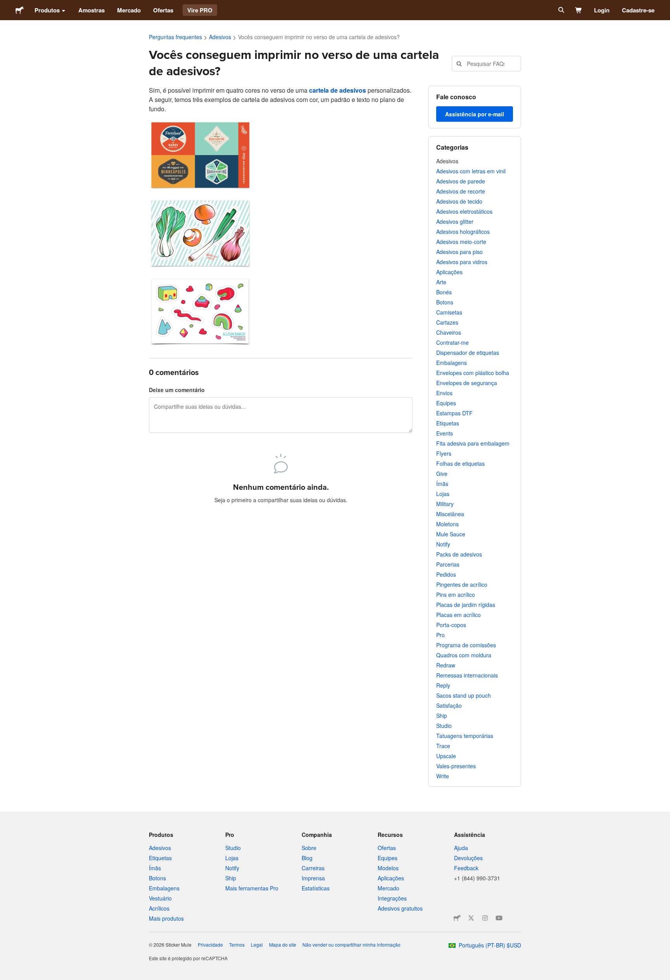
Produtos (47, 10)
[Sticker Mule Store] (457, 918)
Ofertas (163, 10)
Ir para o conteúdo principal (6, 6)
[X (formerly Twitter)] (471, 918)
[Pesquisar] (560, 10)
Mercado (129, 10)
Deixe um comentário (177, 390)
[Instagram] (485, 918)
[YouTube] (499, 918)
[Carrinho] (579, 10)
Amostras (91, 10)
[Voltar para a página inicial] (20, 10)
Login (602, 10)
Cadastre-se (638, 10)
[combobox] (486, 63)
